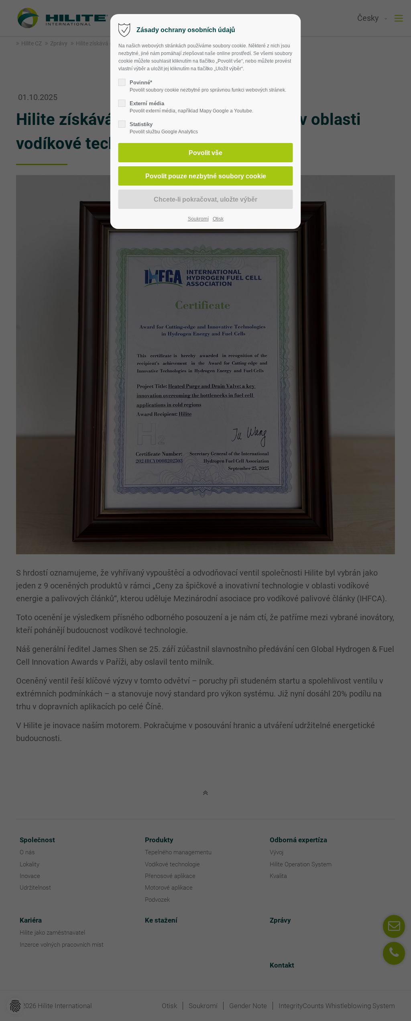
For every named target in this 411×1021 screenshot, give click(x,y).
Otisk (218, 219)
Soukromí (198, 219)
